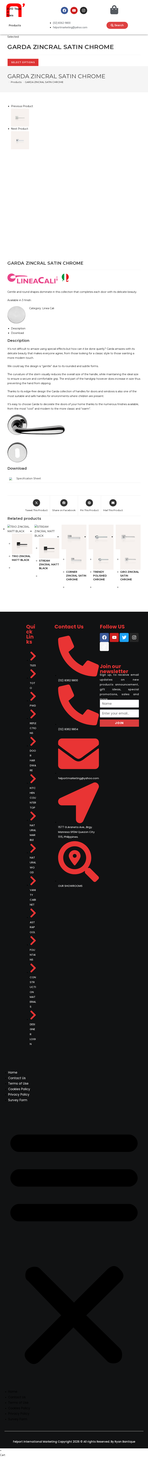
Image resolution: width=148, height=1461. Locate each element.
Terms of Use (18, 1083)
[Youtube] (74, 10)
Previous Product (22, 106)
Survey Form (17, 1100)
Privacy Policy (18, 1094)
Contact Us (17, 1078)
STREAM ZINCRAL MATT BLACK (49, 564)
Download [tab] (17, 333)
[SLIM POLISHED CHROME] (20, 117)
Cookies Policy (19, 1089)
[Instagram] (83, 10)
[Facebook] (64, 10)
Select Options (23, 62)
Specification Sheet (28, 478)
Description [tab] (18, 328)
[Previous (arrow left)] (6, 730)
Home (12, 1072)
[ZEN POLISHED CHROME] (20, 140)
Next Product (19, 128)
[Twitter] (124, 637)
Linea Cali (48, 308)
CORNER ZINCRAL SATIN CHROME (76, 575)
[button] (74, 1246)
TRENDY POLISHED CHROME (100, 575)
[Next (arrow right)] (141, 730)
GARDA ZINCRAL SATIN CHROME (44, 82)
